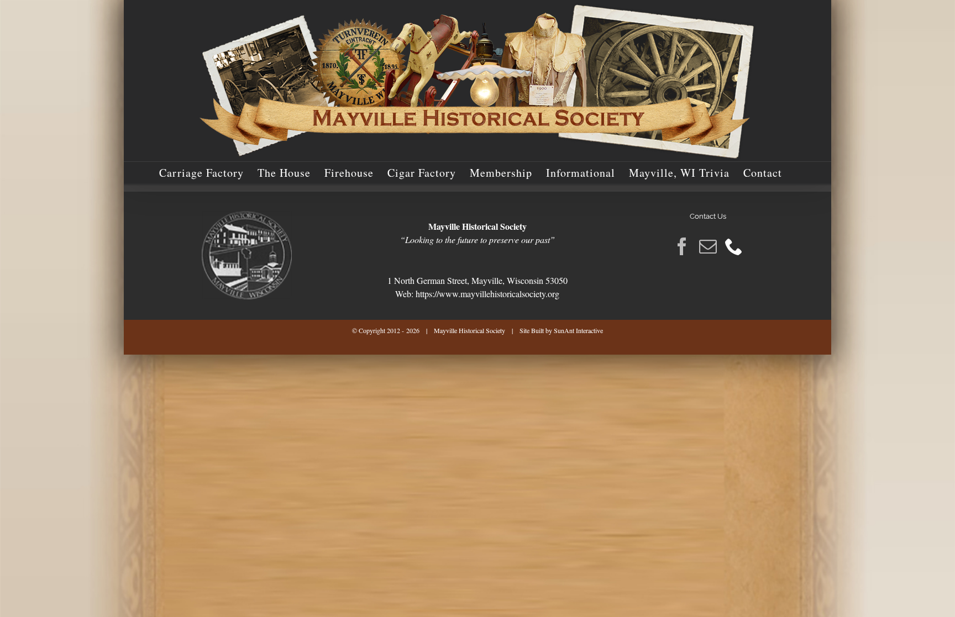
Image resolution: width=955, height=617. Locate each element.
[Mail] (708, 246)
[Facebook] (682, 246)
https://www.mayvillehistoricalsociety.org (487, 293)
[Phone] (734, 246)
